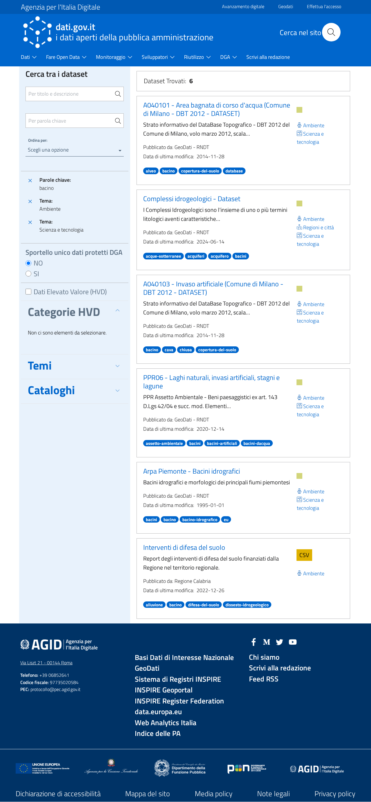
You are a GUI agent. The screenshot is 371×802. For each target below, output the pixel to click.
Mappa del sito (147, 793)
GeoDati (147, 668)
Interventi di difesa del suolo (184, 547)
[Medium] (266, 641)
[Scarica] (299, 110)
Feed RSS (264, 679)
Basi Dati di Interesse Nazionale (184, 657)
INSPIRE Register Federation (179, 701)
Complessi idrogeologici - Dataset (191, 198)
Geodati (285, 6)
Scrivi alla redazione (280, 668)
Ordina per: (37, 140)
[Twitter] (279, 641)
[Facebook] (253, 641)
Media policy (213, 793)
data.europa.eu (158, 711)
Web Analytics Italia (166, 722)
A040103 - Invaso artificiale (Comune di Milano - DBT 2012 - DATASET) (213, 288)
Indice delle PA (158, 733)
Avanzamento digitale (243, 6)
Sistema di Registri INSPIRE (178, 679)
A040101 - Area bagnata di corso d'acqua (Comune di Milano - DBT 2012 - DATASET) (216, 109)
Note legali (273, 793)
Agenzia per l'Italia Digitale (60, 6)
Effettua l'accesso (324, 6)
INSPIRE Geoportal (163, 690)
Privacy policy (334, 793)
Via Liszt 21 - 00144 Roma (46, 662)
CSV (304, 554)
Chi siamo (264, 657)
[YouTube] (292, 641)
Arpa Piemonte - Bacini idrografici (191, 471)
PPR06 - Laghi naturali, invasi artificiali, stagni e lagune (211, 381)
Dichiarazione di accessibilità (58, 793)
